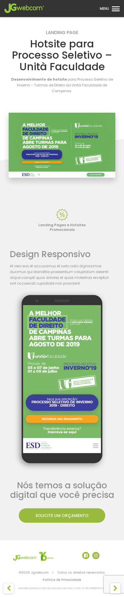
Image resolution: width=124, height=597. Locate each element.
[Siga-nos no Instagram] (95, 555)
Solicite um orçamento (62, 515)
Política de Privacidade (62, 579)
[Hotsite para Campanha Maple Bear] (9, 588)
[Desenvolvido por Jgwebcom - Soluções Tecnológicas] (33, 556)
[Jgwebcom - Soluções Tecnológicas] (24, 15)
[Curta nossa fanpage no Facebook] (85, 555)
